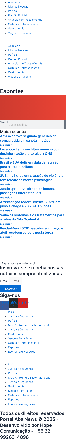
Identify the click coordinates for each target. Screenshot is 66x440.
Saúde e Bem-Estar (20, 338)
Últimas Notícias (18, 6)
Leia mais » (6, 144)
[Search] (65, 124)
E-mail (4, 281)
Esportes (13, 347)
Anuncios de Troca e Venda (25, 19)
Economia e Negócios (21, 351)
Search (4, 122)
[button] (33, 41)
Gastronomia (16, 28)
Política (12, 11)
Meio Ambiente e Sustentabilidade (29, 325)
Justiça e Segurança (20, 316)
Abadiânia (14, 2)
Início (11, 312)
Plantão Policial (17, 15)
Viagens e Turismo (19, 33)
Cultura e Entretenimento (23, 24)
